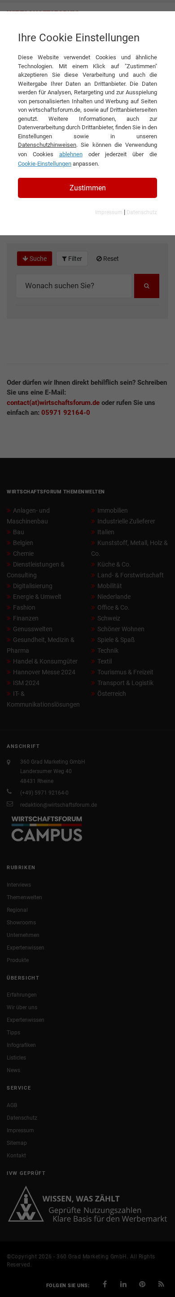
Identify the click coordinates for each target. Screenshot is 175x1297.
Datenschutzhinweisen (47, 144)
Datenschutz (142, 212)
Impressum (108, 212)
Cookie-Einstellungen (44, 163)
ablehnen (71, 154)
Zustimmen (88, 188)
